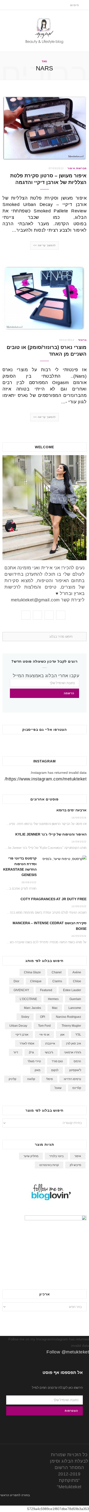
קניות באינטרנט (49, 1165)
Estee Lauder (72, 990)
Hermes (53, 999)
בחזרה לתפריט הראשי (15, 1495)
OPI (42, 1017)
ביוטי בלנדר (56, 1156)
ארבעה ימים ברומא (71, 810)
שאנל (58, 1088)
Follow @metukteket (67, 1351)
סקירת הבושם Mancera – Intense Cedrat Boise (50, 925)
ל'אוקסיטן (75, 1070)
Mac (55, 1008)
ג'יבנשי (49, 1052)
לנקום (54, 1070)
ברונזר (82, 340)
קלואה (31, 1079)
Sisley (25, 1017)
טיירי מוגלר (34, 1061)
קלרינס (76, 1088)
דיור (15, 1052)
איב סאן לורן (73, 1043)
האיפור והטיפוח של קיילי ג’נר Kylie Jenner (51, 834)
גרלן (31, 1052)
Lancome (74, 1008)
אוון (62, 1034)
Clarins (57, 981)
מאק (37, 1070)
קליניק (12, 1079)
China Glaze (32, 972)
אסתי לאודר (27, 1043)
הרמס (77, 1061)
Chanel (57, 972)
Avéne (76, 972)
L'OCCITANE (28, 999)
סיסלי (49, 1079)
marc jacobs (32, 1008)
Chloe (77, 981)
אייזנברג (50, 1043)
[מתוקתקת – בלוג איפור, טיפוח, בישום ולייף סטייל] (44, 31)
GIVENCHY (21, 990)
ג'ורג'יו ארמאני (72, 1052)
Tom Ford (44, 1025)
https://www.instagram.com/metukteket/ (46, 778)
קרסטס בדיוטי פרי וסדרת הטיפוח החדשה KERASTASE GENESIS (20, 866)
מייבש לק (75, 1165)
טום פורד (57, 1061)
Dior (16, 981)
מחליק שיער (30, 1156)
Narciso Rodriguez (68, 1017)
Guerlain (75, 999)
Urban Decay (18, 1025)
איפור (77, 1156)
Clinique (36, 981)
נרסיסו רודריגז (72, 1079)
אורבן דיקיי (21, 1034)
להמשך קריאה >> (44, 245)
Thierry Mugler (71, 1025)
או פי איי (44, 1034)
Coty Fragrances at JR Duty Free (54, 899)
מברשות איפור (77, 168)
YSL (78, 1034)
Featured (46, 990)
